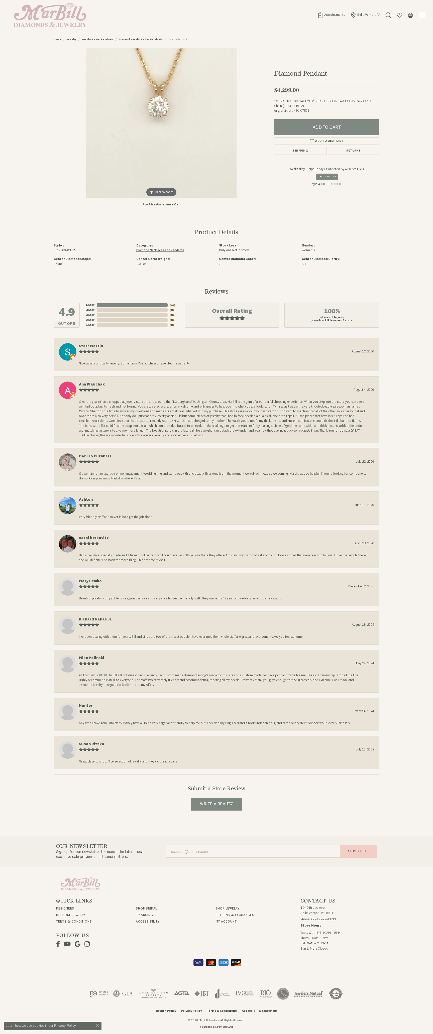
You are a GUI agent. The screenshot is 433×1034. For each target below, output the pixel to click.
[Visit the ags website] (153, 993)
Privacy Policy (191, 1011)
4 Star (90, 310)
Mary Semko (90, 581)
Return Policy (166, 1011)
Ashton (86, 499)
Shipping (300, 151)
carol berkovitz (94, 538)
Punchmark (225, 1026)
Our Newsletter (81, 846)
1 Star (90, 325)
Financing (144, 915)
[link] (331, 15)
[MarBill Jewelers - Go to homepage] (80, 883)
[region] (161, 123)
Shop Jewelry (228, 908)
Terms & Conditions (74, 921)
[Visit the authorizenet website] (336, 993)
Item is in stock (327, 176)
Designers (65, 908)
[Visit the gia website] (123, 993)
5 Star (90, 305)
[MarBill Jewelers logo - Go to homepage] (49, 15)
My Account (226, 921)
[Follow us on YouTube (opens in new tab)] (67, 944)
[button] (388, 15)
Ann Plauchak (92, 384)
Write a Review (216, 804)
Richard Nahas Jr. (95, 619)
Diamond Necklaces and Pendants (141, 39)
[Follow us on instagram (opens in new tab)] (87, 944)
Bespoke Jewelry (71, 915)
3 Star (90, 315)
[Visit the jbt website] (202, 993)
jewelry (71, 39)
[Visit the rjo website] (265, 993)
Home (57, 39)
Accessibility (147, 921)
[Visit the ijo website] (98, 993)
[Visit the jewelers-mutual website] (308, 993)
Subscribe (358, 851)
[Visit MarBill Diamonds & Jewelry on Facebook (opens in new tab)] (58, 944)
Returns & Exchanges (235, 915)
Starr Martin (91, 346)
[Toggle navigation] (423, 15)
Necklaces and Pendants (97, 39)
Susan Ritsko (91, 744)
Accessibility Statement (259, 1011)
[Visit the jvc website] (244, 993)
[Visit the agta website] (181, 993)
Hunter (85, 705)
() (173, 305)
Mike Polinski (91, 658)
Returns (353, 151)
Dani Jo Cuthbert (95, 456)
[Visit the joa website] (222, 993)
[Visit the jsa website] (283, 993)
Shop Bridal (146, 908)
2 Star (90, 320)
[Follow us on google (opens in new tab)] (77, 944)
